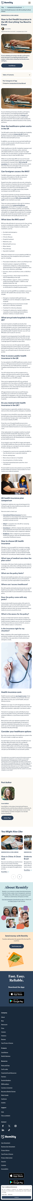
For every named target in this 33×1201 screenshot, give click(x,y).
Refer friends (4, 1095)
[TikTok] (9, 1130)
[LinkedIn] (3, 1130)
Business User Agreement (8, 1146)
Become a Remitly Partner (8, 1091)
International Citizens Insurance (12, 515)
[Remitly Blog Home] (7, 3)
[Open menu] (29, 2)
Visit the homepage (7, 899)
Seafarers (4, 1099)
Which (5, 523)
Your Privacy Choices (7, 1043)
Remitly (23, 115)
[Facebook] (3, 1126)
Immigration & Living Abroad (18, 83)
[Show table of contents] (29, 74)
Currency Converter (6, 1087)
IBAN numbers (5, 1084)
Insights (3, 1102)
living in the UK (18, 134)
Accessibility (4, 1169)
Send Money (12, 65)
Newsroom (4, 1024)
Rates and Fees (5, 1065)
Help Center (13, 901)
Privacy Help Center (6, 1157)
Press (2, 1028)
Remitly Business (5, 1056)
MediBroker (6, 533)
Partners (3, 1076)
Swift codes (4, 1069)
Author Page (7, 818)
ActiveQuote (6, 528)
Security (3, 1161)
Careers (3, 1032)
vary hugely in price (21, 696)
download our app (18, 899)
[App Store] (16, 994)
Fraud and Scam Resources (8, 1073)
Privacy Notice (5, 1150)
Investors (3, 1035)
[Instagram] (15, 1126)
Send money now (16, 946)
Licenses (3, 1165)
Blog (2, 1020)
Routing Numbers (6, 1080)
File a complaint (5, 1115)
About (3, 1017)
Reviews (3, 1039)
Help (2, 1112)
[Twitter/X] (9, 1126)
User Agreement (5, 1143)
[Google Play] (16, 1001)
